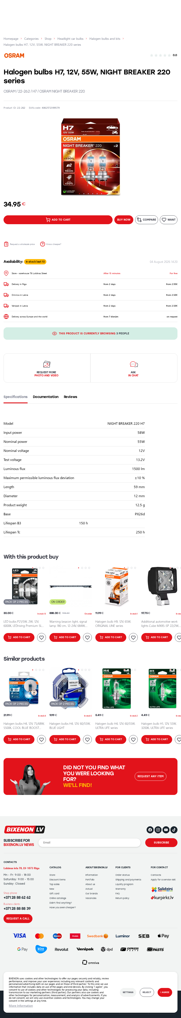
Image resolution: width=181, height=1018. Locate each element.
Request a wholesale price (22, 244)
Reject (147, 992)
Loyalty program (124, 884)
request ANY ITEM (151, 776)
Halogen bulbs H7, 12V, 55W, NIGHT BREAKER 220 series (42, 44)
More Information (21, 1005)
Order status (122, 875)
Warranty (120, 889)
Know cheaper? (53, 244)
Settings (128, 992)
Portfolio (89, 879)
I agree (164, 992)
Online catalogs (57, 898)
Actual (88, 889)
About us (90, 884)
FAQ (117, 893)
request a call (18, 918)
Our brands (91, 893)
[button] (79, 193)
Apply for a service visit (163, 879)
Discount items (57, 879)
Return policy (122, 898)
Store (52, 875)
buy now (123, 219)
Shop (48, 38)
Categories (31, 38)
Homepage (11, 38)
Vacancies (90, 898)
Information (91, 875)
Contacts (156, 875)
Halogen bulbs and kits (104, 38)
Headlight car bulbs (70, 38)
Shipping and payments (128, 879)
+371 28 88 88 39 (17, 908)
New (51, 889)
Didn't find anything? (60, 903)
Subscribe (161, 842)
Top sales (54, 884)
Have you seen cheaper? (62, 907)
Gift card (54, 893)
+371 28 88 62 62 (17, 897)
